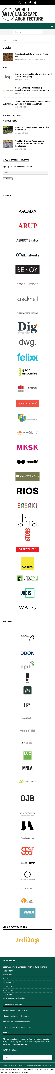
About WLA (7, 974)
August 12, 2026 (22, 93)
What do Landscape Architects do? (16, 1016)
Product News (10, 121)
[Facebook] (30, 2)
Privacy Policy (9, 990)
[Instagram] (19, 2)
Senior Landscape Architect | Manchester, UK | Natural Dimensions (32, 88)
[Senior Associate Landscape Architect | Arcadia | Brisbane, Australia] (8, 104)
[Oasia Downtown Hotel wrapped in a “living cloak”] (8, 57)
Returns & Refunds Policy (14, 998)
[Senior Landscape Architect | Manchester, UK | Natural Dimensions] (8, 91)
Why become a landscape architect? (17, 1021)
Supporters (8, 970)
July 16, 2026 (21, 107)
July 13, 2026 (21, 149)
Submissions (8, 982)
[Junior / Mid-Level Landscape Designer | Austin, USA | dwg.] (8, 77)
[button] (51, 26)
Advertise (7, 978)
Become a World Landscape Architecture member (25, 967)
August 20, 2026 (22, 133)
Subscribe (7, 179)
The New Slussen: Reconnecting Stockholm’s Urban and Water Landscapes (29, 143)
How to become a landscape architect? (18, 1027)
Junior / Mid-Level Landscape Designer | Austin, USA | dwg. (33, 75)
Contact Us (7, 986)
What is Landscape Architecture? (15, 1011)
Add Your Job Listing (12, 115)
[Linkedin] (25, 2)
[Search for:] (27, 31)
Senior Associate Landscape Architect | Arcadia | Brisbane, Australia (33, 102)
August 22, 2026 (22, 80)
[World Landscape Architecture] (22, 21)
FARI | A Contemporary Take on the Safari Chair (32, 128)
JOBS (5, 67)
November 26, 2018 (24, 60)
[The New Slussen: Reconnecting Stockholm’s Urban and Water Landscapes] (8, 144)
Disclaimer (7, 994)
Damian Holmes (39, 60)
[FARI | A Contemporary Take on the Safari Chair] (8, 130)
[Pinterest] (35, 2)
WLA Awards (21, 1044)
